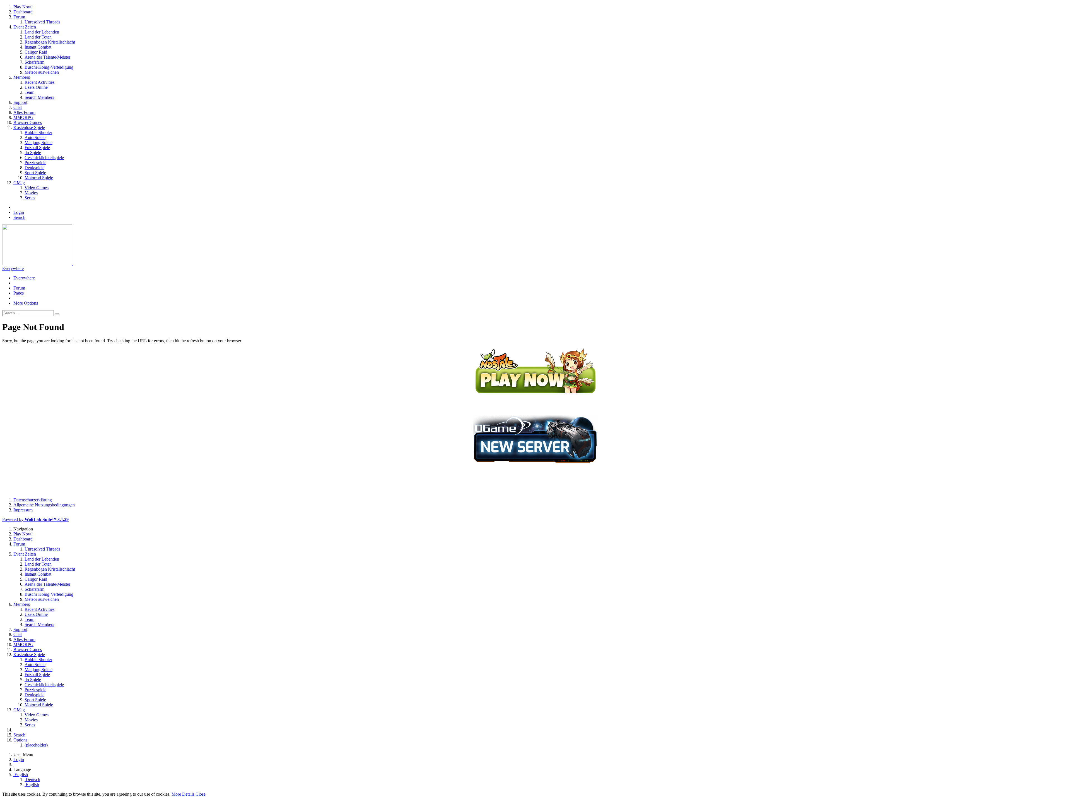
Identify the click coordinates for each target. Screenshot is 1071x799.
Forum (19, 288)
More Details (183, 794)
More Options (25, 303)
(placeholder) (36, 745)
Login (18, 212)
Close (201, 794)
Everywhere (13, 268)
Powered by (35, 519)
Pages (18, 293)
